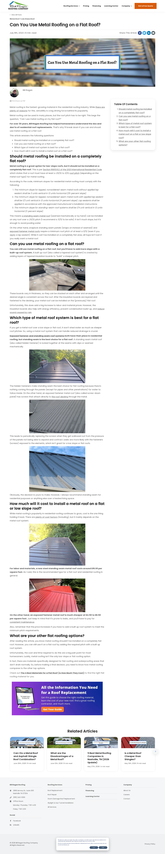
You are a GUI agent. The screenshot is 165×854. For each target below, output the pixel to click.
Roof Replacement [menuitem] (55, 790)
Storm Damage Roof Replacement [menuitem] (61, 799)
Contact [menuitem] (126, 799)
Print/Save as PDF (18, 101)
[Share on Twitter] (144, 33)
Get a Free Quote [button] (145, 6)
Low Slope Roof (28, 19)
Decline (103, 847)
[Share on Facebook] (140, 33)
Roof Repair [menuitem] (52, 794)
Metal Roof (15, 19)
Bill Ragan (27, 90)
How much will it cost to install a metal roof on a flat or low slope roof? (135, 134)
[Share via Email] (153, 33)
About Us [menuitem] (126, 790)
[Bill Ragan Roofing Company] (24, 6)
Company (126, 6)
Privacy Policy (150, 844)
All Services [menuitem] (52, 807)
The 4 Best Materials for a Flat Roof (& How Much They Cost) (52, 673)
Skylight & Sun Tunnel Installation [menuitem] (61, 803)
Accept (94, 847)
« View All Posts (16, 15)
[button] (155, 751)
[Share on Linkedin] (149, 33)
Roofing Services (71, 6)
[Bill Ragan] (14, 92)
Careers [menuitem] (126, 794)
